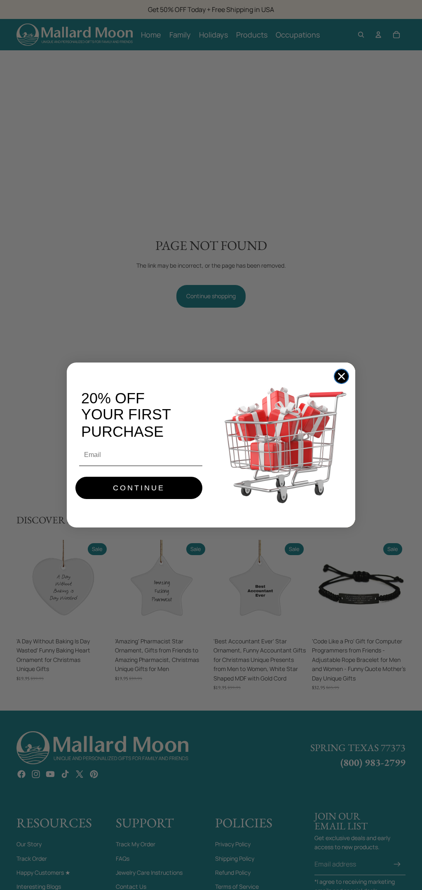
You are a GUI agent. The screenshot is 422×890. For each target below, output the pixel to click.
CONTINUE (139, 488)
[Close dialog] (341, 376)
